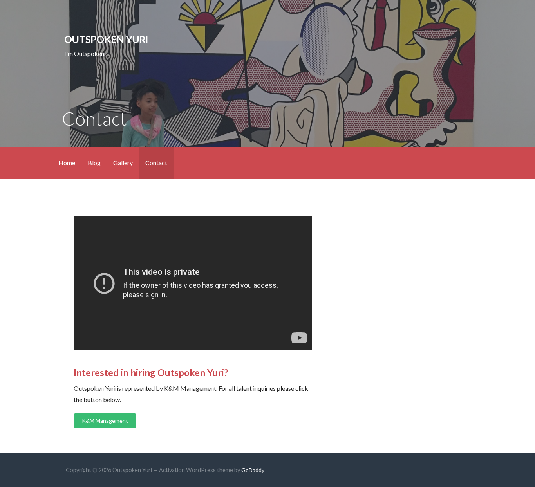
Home (66, 162)
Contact (156, 162)
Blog (94, 162)
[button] (105, 420)
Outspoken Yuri (106, 39)
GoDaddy (252, 470)
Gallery (123, 162)
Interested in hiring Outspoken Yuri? (151, 372)
